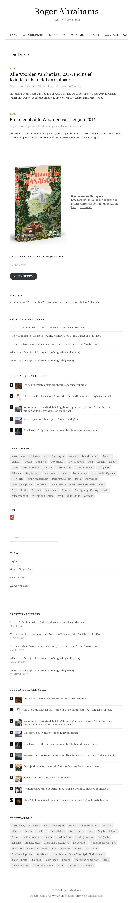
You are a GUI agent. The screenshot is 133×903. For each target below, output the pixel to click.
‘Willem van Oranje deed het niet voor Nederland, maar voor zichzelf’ (66, 788)
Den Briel (41, 461)
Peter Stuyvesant (61, 478)
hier (73, 207)
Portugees (91, 478)
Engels (101, 461)
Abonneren (23, 276)
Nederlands (80, 473)
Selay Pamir (51, 490)
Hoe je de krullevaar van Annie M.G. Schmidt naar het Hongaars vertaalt (68, 396)
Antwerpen (58, 456)
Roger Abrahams (66, 11)
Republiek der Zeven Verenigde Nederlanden (78, 484)
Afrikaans (34, 456)
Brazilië (106, 456)
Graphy (79, 895)
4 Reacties (75, 126)
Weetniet (78, 34)
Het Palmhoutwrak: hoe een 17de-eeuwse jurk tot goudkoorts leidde (66, 799)
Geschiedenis (33, 34)
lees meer (86, 207)
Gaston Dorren (30, 467)
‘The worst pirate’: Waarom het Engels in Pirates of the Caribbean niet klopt (56, 634)
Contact (111, 34)
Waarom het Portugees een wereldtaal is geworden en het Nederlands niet (70, 755)
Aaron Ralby (18, 456)
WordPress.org (19, 585)
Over (95, 34)
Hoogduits (103, 467)
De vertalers (57, 461)
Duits (90, 461)
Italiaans (16, 473)
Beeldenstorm (90, 456)
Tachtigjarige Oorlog (86, 490)
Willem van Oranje (43, 495)
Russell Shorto (19, 490)
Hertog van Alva (85, 467)
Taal (13, 34)
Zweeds (88, 495)
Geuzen (47, 467)
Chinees (16, 461)
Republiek (42, 484)
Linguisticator (32, 473)
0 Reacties (75, 86)
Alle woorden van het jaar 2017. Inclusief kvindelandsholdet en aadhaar (50, 77)
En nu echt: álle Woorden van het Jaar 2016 (53, 119)
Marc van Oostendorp (56, 473)
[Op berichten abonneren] (12, 517)
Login (13, 561)
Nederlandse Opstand (103, 473)
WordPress (58, 895)
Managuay (57, 34)
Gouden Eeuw (64, 467)
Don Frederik (76, 461)
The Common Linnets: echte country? (47, 777)
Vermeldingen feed (21, 569)
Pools (78, 478)
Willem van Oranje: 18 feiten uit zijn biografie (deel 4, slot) (45, 658)
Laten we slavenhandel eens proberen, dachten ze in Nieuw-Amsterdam (54, 646)
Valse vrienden (19, 495)
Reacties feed (18, 577)
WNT (60, 495)
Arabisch (73, 456)
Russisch (36, 490)
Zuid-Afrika (73, 495)
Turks (105, 490)
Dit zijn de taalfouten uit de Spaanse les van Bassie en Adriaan (61, 766)
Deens (28, 461)
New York (17, 478)
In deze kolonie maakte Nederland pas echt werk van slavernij (48, 622)
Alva (45, 456)
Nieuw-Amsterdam (37, 478)
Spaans (66, 490)
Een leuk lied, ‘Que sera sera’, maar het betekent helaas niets (60, 430)
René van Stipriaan (22, 484)
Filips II (113, 461)
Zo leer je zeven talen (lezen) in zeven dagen (51, 419)
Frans (14, 467)
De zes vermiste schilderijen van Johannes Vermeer (55, 384)
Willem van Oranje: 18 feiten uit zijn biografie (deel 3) (42, 670)
